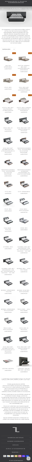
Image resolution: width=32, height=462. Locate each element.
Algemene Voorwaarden (15, 441)
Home (12, 13)
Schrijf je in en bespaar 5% (15, 448)
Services (15, 445)
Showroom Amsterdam (15, 437)
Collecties (17, 13)
